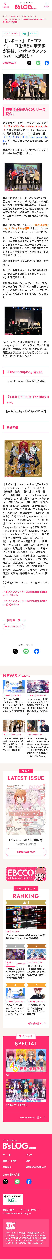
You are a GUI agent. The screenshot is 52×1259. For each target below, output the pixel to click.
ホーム (5, 16)
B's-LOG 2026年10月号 (26, 840)
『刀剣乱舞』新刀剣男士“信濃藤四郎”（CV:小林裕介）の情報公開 (36, 1010)
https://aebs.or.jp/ (35, 1243)
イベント (33, 33)
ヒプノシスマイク (28, 16)
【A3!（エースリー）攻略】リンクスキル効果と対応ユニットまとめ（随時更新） (25, 937)
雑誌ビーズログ (10, 1160)
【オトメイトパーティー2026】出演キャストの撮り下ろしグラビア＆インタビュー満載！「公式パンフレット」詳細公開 (14, 744)
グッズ (29, 1155)
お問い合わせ (8, 1209)
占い (28, 1160)
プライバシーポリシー (29, 1209)
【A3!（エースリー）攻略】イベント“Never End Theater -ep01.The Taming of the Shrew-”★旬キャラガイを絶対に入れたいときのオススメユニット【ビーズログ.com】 (38, 747)
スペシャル (14, 16)
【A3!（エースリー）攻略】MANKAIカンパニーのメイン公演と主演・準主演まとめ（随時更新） (36, 970)
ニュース (7, 1155)
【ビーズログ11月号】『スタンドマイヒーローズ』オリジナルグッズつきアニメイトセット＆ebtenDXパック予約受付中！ (14, 705)
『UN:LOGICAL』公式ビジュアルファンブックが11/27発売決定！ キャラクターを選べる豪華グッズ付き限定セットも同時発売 (38, 706)
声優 (24, 33)
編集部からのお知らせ (36, 1167)
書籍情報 (7, 1167)
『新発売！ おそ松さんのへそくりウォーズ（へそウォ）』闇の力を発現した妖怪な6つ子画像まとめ (15, 973)
